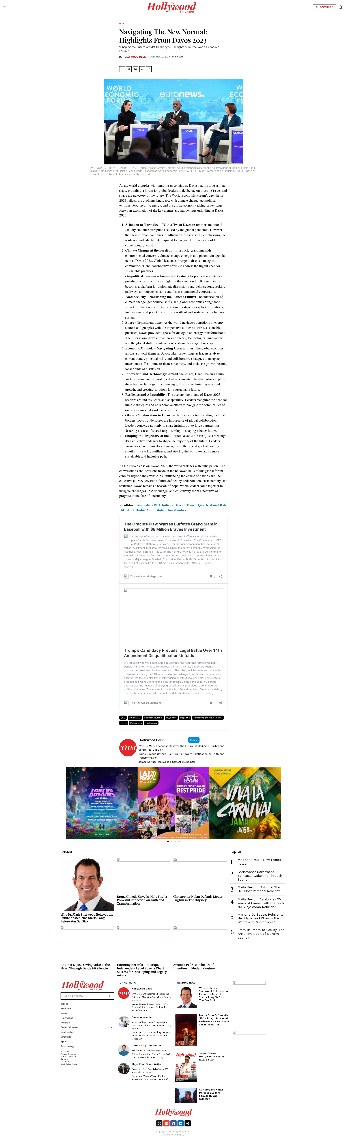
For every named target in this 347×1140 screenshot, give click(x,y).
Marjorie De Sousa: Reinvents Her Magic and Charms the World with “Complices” (260, 918)
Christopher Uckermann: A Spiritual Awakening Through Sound (260, 875)
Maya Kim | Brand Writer (146, 1064)
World (123, 23)
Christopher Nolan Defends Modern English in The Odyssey (198, 898)
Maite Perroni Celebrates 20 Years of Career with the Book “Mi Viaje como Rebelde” (261, 903)
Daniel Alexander (142, 1017)
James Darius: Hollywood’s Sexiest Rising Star (166, 761)
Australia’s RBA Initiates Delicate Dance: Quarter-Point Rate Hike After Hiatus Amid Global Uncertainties (173, 507)
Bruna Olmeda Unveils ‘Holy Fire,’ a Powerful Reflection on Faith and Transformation (181, 755)
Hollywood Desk (134, 56)
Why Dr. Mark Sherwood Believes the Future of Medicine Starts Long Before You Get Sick (181, 747)
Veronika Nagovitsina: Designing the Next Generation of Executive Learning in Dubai (151, 1025)
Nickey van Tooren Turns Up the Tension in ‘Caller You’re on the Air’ (150, 1078)
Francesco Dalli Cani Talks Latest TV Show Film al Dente (150, 1071)
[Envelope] (166, 1123)
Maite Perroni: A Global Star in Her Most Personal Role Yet (261, 889)
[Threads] (188, 1123)
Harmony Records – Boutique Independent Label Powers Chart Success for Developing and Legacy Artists (142, 970)
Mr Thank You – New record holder (150, 1050)
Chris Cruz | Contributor (146, 1045)
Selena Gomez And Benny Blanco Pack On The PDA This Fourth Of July (151, 1056)
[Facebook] (173, 1123)
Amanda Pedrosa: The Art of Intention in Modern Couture (194, 966)
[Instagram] (159, 1123)
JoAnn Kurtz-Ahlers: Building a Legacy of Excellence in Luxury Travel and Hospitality (151, 1035)
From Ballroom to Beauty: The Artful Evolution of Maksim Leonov (261, 933)
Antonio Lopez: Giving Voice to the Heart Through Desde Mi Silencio (85, 966)
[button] (340, 7)
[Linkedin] (180, 1123)
